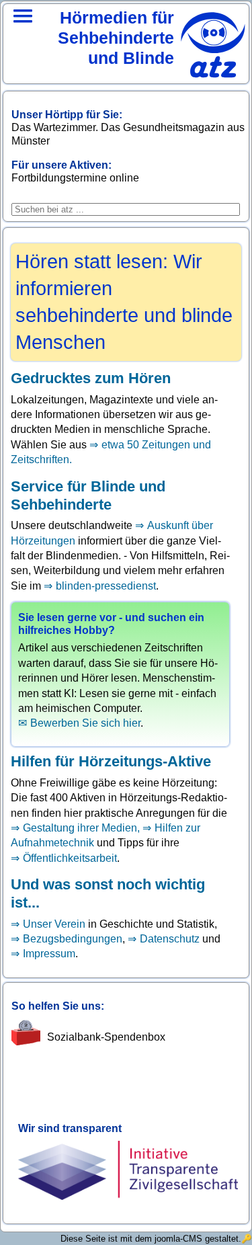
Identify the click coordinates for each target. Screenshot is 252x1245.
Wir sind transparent (70, 1128)
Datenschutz (170, 939)
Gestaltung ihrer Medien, (82, 828)
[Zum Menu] (23, 34)
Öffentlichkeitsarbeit (70, 858)
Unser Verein (54, 924)
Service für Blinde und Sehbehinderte (88, 495)
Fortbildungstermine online (75, 178)
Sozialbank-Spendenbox (106, 1037)
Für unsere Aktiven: (61, 165)
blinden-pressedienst (106, 586)
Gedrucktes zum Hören (91, 378)
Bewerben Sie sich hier (85, 723)
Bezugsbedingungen (72, 939)
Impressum (49, 953)
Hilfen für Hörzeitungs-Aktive (111, 761)
